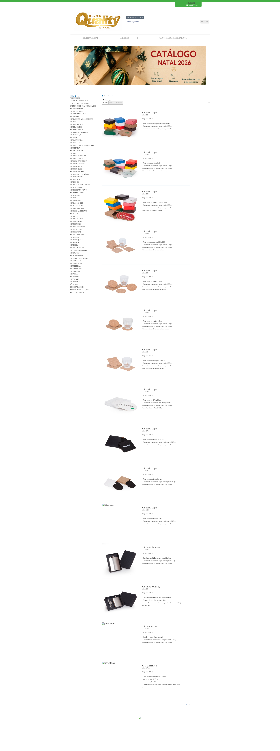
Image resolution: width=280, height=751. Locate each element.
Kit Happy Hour (76, 206)
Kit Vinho (74, 276)
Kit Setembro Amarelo (80, 250)
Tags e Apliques (77, 292)
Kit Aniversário (77, 108)
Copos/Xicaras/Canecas (80, 103)
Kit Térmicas (75, 266)
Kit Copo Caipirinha (78, 161)
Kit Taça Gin (75, 261)
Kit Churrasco (76, 158)
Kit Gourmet (75, 200)
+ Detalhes (182, 140)
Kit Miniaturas (76, 221)
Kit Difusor (75, 179)
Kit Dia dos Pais (76, 177)
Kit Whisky (75, 282)
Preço (111, 103)
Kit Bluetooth (76, 129)
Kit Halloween (76, 203)
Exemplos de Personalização (83, 106)
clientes (125, 38)
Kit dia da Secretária (79, 174)
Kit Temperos (76, 269)
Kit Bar (73, 122)
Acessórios (75, 98)
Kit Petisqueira (77, 240)
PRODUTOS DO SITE (135, 17)
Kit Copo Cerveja (77, 164)
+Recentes (118, 103)
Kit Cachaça (75, 135)
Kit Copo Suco (76, 169)
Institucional (90, 38)
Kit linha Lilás (76, 219)
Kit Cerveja (75, 148)
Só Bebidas (74, 284)
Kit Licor (74, 216)
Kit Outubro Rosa (78, 234)
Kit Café (73, 137)
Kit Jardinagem (77, 208)
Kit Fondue (75, 195)
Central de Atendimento (173, 38)
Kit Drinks (74, 182)
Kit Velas (74, 274)
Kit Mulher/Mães (77, 227)
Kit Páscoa (74, 237)
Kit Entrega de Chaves (80, 185)
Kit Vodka (74, 279)
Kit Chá (73, 153)
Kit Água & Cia (76, 116)
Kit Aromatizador (78, 114)
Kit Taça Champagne (79, 258)
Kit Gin (73, 198)
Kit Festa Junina (77, 192)
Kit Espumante (76, 187)
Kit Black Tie (76, 127)
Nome (105, 103)
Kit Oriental (75, 232)
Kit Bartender (76, 124)
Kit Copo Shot (76, 166)
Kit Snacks (74, 253)
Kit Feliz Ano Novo (78, 190)
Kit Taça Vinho (76, 263)
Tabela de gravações (79, 290)
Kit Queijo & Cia (77, 248)
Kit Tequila (75, 271)
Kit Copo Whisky (77, 171)
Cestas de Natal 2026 (79, 101)
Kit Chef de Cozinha (79, 156)
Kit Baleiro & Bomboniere (81, 119)
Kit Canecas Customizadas (82, 145)
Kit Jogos (74, 213)
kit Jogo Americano (78, 211)
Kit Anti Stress (76, 111)
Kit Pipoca (74, 242)
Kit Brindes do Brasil (79, 132)
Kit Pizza (74, 245)
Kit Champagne (76, 150)
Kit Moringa (75, 224)
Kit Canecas (75, 143)
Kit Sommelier (76, 255)
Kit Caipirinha (76, 140)
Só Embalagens (77, 287)
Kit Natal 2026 (76, 229)
